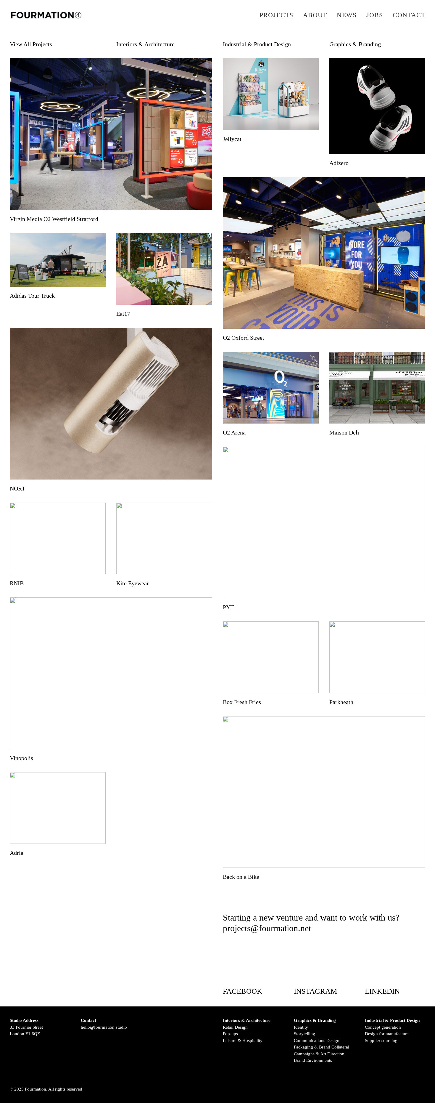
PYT (228, 607)
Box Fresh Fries (242, 702)
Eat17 (123, 313)
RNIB (17, 583)
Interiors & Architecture (145, 44)
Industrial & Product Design (257, 44)
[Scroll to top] (422, 1089)
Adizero (339, 163)
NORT (17, 488)
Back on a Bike (241, 876)
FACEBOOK (242, 991)
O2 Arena (234, 432)
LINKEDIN (382, 991)
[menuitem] (278, 15)
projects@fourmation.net (267, 928)
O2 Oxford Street (243, 337)
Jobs (374, 15)
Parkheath (341, 702)
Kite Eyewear (132, 583)
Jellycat (232, 139)
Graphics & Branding (355, 44)
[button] (111, 134)
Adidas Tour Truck (32, 295)
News (346, 15)
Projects (276, 15)
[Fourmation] (46, 15)
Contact (409, 15)
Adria (16, 852)
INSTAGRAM (315, 991)
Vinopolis (21, 758)
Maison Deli (344, 432)
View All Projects (31, 44)
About (315, 15)
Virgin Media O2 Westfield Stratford (54, 219)
